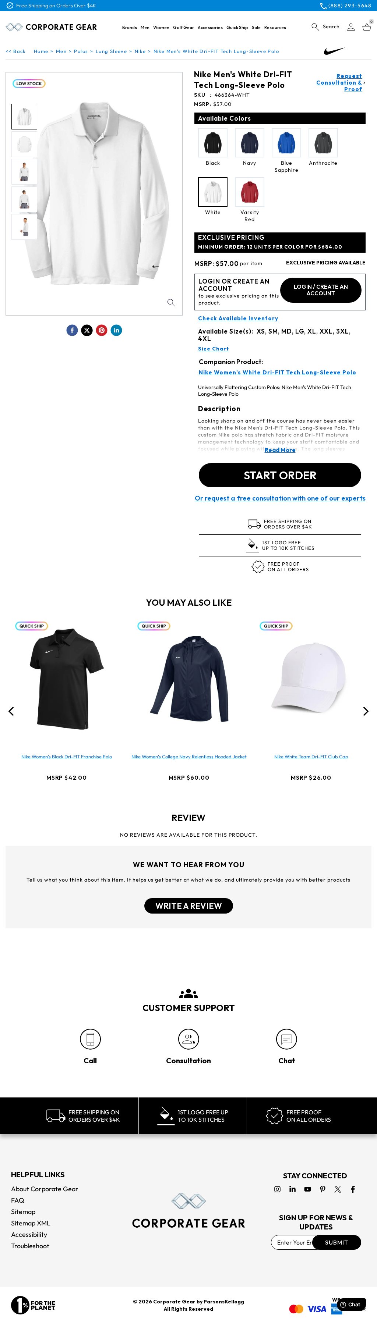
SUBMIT (336, 1242)
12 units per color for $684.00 (270, 247)
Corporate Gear (174, 1301)
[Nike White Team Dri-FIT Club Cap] (311, 679)
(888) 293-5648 (349, 5)
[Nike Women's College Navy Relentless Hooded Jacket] (189, 679)
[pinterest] (102, 330)
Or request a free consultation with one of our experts (280, 498)
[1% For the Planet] (33, 1305)
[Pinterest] (322, 1189)
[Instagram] (277, 1189)
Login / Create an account (321, 290)
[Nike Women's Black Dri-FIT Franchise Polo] (66, 679)
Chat (286, 1060)
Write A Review (188, 906)
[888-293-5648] (90, 1039)
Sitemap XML (30, 1223)
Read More (280, 449)
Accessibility (29, 1234)
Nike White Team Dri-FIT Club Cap (311, 756)
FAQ (17, 1200)
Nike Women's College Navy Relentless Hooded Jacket (189, 756)
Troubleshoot (30, 1246)
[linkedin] (116, 330)
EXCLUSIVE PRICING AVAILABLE (326, 262)
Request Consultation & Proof (339, 83)
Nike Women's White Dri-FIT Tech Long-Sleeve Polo (277, 372)
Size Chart (213, 348)
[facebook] (72, 330)
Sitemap (23, 1211)
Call (90, 1060)
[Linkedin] (292, 1189)
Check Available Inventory (238, 318)
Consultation (188, 1060)
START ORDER (280, 475)
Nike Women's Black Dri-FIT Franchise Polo (66, 756)
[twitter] (87, 330)
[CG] (51, 27)
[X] (337, 1189)
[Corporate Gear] (188, 1210)
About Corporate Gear (44, 1189)
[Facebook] (352, 1189)
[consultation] (188, 1039)
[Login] (351, 27)
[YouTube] (307, 1189)
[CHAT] (286, 1039)
